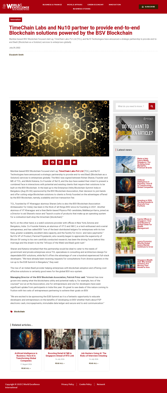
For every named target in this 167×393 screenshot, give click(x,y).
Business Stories (81, 9)
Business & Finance (52, 5)
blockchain (19, 311)
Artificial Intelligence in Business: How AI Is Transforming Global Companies (26, 357)
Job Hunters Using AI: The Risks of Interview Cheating (93, 354)
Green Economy (95, 5)
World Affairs (74, 5)
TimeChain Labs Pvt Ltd (71, 171)
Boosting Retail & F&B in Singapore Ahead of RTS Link (60, 354)
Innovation (115, 5)
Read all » (26, 368)
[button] (45, 162)
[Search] (152, 106)
